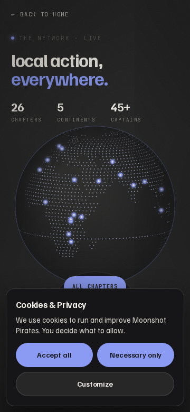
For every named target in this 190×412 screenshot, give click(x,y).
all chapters (95, 286)
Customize (95, 383)
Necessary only (136, 354)
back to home (40, 14)
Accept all (54, 354)
